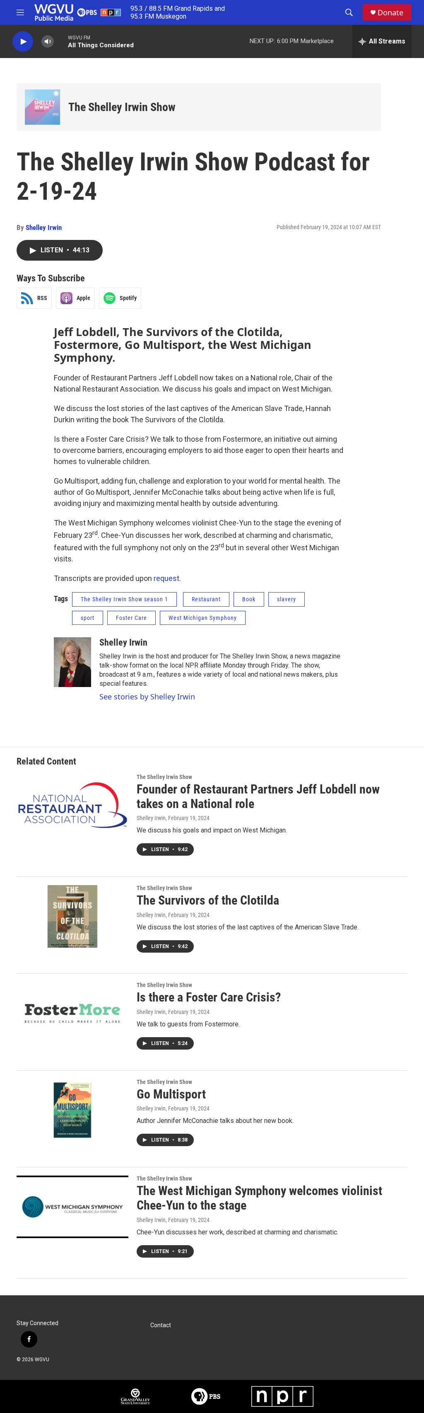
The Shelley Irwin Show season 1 (124, 599)
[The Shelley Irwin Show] (42, 107)
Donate (390, 12)
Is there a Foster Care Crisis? (209, 997)
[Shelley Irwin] (72, 662)
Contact (160, 1325)
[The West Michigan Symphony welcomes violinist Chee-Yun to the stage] (72, 1207)
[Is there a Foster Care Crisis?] (72, 1013)
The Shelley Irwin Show (122, 107)
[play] (22, 41)
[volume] (48, 41)
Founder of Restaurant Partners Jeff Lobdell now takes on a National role (258, 796)
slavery (286, 599)
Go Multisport (171, 1094)
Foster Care (131, 618)
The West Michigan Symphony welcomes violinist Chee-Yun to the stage (259, 1197)
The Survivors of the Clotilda (208, 900)
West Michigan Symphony (203, 618)
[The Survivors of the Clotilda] (72, 916)
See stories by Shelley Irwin (147, 697)
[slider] (61, 41)
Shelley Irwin (44, 227)
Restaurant (206, 599)
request (166, 578)
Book (248, 599)
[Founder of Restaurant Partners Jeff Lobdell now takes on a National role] (72, 805)
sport (87, 618)
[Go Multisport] (72, 1110)
